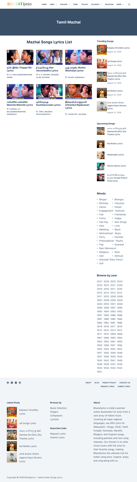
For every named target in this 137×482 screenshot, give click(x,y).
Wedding (104, 229)
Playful (119, 240)
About (88, 383)
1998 (106, 307)
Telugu (84, 4)
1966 (106, 337)
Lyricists (54, 419)
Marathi (118, 430)
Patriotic (119, 237)
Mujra (118, 233)
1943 (99, 360)
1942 (106, 360)
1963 (99, 341)
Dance (102, 207)
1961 (112, 341)
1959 (99, 345)
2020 (120, 285)
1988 (119, 315)
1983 (99, 322)
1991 (99, 315)
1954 (106, 349)
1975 (99, 330)
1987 (99, 319)
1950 (106, 352)
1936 (119, 364)
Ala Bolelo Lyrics (115, 91)
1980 (119, 322)
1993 (113, 311)
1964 (119, 337)
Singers (54, 411)
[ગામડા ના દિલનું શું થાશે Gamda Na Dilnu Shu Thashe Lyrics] (102, 77)
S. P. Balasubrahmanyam (20, 75)
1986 (106, 319)
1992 (119, 311)
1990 (106, 315)
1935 (99, 368)
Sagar (71, 77)
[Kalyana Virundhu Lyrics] (102, 50)
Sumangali (80, 77)
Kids (101, 225)
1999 (99, 307)
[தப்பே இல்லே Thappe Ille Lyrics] (20, 57)
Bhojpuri (109, 4)
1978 (106, 326)
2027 (99, 281)
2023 (99, 285)
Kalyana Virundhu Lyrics (118, 48)
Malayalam (99, 427)
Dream (118, 207)
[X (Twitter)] (12, 383)
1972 (119, 330)
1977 (112, 326)
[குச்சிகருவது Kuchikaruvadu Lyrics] (49, 91)
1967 (99, 337)
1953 (113, 349)
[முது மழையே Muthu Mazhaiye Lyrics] (78, 57)
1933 (113, 368)
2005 (113, 300)
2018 (106, 289)
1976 (119, 326)
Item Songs (121, 222)
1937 (113, 364)
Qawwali (119, 244)
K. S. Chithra (44, 75)
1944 (119, 356)
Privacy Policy (109, 383)
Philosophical (106, 240)
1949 (113, 352)
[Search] (129, 4)
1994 (106, 311)
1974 (106, 330)
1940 (119, 360)
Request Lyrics (107, 386)
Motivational (105, 233)
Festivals (120, 210)
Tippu (41, 112)
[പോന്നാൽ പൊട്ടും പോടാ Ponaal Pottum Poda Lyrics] (100, 177)
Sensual (119, 255)
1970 (106, 334)
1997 (113, 307)
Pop (101, 244)
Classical (119, 203)
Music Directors (58, 408)
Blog (97, 383)
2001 (113, 304)
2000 (120, 304)
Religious (104, 252)
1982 (106, 322)
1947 (99, 356)
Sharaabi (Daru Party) (111, 259)
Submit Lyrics (124, 386)
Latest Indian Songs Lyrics (50, 477)
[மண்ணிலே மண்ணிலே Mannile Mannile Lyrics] (20, 91)
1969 (113, 334)
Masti (117, 229)
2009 (113, 296)
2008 (120, 296)
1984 (119, 319)
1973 (113, 330)
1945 (113, 356)
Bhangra (119, 199)
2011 (99, 296)
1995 (99, 311)
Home (44, 4)
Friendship (120, 214)
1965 (113, 337)
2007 (99, 300)
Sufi (101, 263)
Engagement (106, 210)
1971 (99, 334)
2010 (106, 296)
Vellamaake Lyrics (115, 154)
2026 (106, 281)
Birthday (103, 203)
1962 (106, 341)
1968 (119, 334)
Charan (13, 109)
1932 (119, 368)
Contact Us (124, 383)
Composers (56, 415)
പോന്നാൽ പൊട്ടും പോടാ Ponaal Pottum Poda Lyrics (117, 178)
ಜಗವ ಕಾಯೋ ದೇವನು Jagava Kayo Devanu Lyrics (117, 105)
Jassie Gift (73, 114)
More (119, 4)
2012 (119, 292)
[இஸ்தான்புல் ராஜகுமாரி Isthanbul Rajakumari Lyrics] (78, 91)
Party (102, 237)
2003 (100, 304)
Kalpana (46, 77)
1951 (99, 352)
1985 (112, 319)
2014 (106, 292)
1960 (119, 341)
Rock (117, 252)
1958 (106, 345)
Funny (102, 218)
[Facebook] (8, 383)
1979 (99, 326)
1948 (119, 352)
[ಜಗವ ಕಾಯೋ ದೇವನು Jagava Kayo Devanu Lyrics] (102, 106)
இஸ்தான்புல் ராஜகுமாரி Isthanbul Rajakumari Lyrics (77, 105)
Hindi (52, 4)
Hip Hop (103, 222)
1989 (113, 315)
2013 (113, 292)
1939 (99, 364)
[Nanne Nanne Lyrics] (100, 166)
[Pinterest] (20, 383)
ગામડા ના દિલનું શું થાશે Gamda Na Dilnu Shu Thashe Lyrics (116, 76)
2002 (106, 304)
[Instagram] (16, 383)
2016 (119, 289)
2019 (99, 289)
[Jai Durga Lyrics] (102, 63)
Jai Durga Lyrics (114, 61)
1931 (99, 371)
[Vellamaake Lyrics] (100, 155)
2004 (120, 300)
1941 (112, 360)
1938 (106, 364)
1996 (119, 307)
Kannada (108, 430)
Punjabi (63, 4)
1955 (99, 349)
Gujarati (95, 4)
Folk (101, 214)
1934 (106, 368)
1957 (112, 345)
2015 (99, 292)
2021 (112, 285)
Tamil (75, 4)
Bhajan (103, 199)
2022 (106, 285)
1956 (119, 345)
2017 (112, 289)
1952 (119, 349)
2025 (113, 281)
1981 (112, 322)
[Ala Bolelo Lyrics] (102, 93)
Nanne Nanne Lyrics (116, 166)
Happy (118, 218)
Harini (9, 77)
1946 (106, 356)
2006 (106, 300)
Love (117, 225)
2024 (120, 281)
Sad (101, 255)
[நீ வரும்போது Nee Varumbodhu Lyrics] (49, 57)
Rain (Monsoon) (107, 248)
